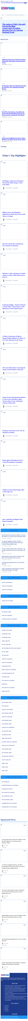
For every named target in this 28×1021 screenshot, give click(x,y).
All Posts (7, 1005)
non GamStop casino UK (7, 713)
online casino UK (5, 691)
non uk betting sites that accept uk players (11, 648)
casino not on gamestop (7, 716)
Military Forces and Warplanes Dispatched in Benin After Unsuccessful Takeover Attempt (13, 214)
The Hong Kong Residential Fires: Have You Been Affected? (13, 563)
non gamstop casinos (6, 611)
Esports (6, 1008)
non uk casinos (5, 651)
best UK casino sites (6, 644)
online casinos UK (6, 640)
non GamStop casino (6, 731)
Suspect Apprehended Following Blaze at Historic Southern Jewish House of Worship (13, 569)
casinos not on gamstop (7, 582)
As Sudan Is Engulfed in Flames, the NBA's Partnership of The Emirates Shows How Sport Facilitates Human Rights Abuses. (12, 543)
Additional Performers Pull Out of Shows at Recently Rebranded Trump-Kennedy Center (14, 61)
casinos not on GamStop (7, 709)
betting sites (4, 684)
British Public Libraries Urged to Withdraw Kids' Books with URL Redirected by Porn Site (13, 557)
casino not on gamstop (7, 615)
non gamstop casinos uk (7, 788)
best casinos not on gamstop (8, 792)
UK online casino (5, 676)
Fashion (6, 1009)
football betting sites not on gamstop (10, 785)
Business (7, 1006)
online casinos (5, 763)
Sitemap (15, 1016)
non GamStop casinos (7, 702)
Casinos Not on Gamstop (7, 600)
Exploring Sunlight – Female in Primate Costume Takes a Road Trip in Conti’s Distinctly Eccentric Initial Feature (14, 306)
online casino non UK (6, 738)
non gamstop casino (6, 633)
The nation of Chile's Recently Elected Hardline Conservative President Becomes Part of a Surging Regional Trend (14, 28)
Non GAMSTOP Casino (7, 796)
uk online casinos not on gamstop (9, 619)
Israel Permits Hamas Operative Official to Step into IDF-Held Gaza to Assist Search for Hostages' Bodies (14, 535)
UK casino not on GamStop (8, 680)
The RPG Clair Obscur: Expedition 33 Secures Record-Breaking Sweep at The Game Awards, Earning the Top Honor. (13, 113)
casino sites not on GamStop (8, 687)
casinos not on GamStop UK (8, 745)
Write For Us (3, 1016)
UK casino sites (5, 655)
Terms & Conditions (10, 1016)
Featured (7, 1010)
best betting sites (5, 781)
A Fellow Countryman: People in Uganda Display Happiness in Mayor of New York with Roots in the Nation (13, 338)
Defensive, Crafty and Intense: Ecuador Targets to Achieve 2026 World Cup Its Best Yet (13, 275)
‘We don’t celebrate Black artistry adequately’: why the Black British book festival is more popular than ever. (13, 550)
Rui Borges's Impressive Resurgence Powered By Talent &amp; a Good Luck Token (12, 182)
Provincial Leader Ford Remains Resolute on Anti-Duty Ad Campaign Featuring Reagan (14, 87)
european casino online (7, 630)
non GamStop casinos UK (7, 756)
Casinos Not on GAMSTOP (8, 727)
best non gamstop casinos (7, 799)
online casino (5, 770)
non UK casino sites (6, 759)
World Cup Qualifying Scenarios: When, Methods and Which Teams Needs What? (14, 138)
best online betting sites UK (8, 673)
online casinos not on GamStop (9, 669)
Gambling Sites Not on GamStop (9, 803)
